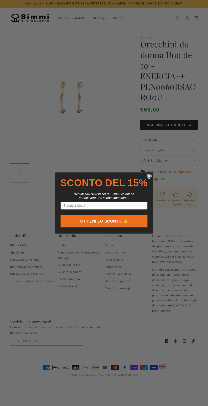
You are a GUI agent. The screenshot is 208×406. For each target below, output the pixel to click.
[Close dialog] (149, 176)
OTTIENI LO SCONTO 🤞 (104, 221)
